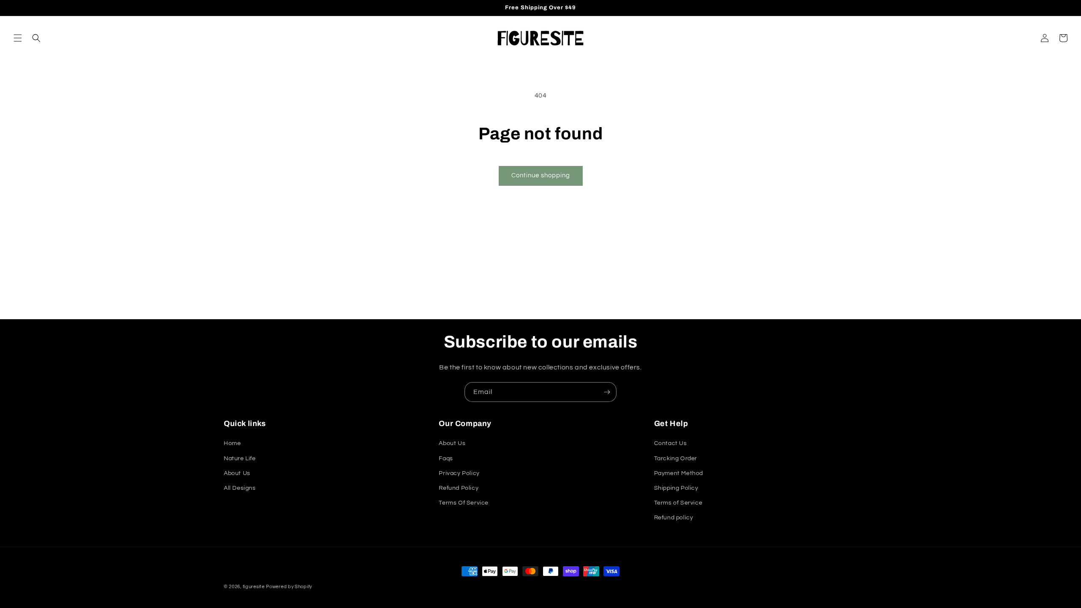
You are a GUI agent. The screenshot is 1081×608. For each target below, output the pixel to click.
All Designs (240, 488)
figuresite (254, 586)
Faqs (446, 458)
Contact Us (670, 443)
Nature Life (240, 458)
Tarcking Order (675, 458)
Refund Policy (458, 488)
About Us (237, 473)
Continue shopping (540, 175)
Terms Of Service (464, 503)
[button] (17, 38)
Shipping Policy (676, 488)
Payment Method (678, 473)
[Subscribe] (607, 392)
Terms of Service (678, 503)
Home (232, 443)
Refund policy (673, 518)
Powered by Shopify (289, 586)
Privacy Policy (459, 473)
